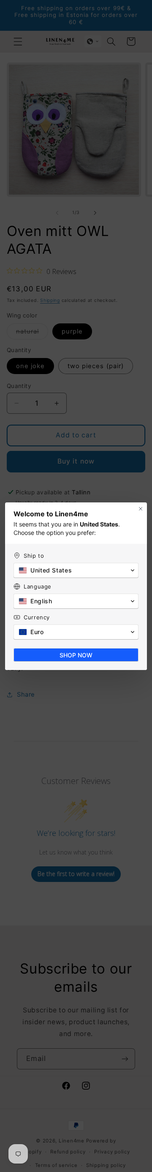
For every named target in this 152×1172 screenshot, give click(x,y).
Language (38, 586)
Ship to (34, 555)
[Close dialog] (140, 508)
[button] (76, 570)
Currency (37, 617)
